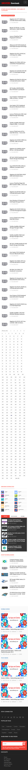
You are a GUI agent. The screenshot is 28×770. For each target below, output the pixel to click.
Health (10, 732)
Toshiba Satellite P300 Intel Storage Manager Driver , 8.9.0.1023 (17, 236)
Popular (5, 516)
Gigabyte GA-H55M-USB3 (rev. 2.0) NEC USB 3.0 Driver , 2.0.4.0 (18, 141)
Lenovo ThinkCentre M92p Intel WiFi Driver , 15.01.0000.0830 (17, 219)
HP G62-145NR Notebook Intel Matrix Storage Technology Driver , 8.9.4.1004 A (18, 245)
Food (18, 729)
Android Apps (7, 762)
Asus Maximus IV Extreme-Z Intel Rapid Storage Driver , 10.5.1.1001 (17, 202)
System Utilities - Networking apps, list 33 (12, 629)
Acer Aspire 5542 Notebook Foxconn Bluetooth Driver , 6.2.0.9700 (17, 254)
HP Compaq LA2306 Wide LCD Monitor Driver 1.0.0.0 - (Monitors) (16, 528)
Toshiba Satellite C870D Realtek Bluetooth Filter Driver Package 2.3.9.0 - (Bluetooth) (16, 541)
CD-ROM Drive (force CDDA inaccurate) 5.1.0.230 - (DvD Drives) (17, 594)
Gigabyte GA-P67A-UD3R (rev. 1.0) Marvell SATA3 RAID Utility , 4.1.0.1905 (18, 288)
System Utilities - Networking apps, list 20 (12, 699)
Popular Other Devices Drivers (8, 15)
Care (3, 726)
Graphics (4, 732)
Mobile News (5, 609)
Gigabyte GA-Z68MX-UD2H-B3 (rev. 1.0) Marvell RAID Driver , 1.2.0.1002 (17, 150)
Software (14, 631)
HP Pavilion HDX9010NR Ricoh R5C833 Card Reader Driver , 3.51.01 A (17, 90)
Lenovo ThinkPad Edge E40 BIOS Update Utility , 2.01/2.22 (18, 184)
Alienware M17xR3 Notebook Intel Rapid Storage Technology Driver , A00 (18, 46)
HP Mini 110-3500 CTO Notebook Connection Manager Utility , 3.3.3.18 (17, 271)
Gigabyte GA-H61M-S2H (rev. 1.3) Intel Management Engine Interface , (18, 211)
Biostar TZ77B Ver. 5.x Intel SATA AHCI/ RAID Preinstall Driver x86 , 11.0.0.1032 (17, 29)
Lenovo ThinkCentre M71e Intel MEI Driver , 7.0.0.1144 (17, 132)
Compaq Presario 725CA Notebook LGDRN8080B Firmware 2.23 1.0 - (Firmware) (16, 548)
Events (13, 729)
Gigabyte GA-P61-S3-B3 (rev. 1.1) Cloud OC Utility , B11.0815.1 (18, 55)
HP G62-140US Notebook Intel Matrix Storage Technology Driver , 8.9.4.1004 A (18, 159)
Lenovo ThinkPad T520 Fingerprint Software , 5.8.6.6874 (16, 38)
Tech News (4, 658)
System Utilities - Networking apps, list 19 (12, 678)
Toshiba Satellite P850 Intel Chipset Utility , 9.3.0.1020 (17, 123)
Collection (9, 726)
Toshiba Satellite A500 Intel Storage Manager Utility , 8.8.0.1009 (17, 228)
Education (22, 726)
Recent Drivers (14, 516)
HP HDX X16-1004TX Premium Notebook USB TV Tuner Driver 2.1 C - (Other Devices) (18, 568)
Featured (22, 516)
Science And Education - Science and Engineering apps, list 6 (11, 651)
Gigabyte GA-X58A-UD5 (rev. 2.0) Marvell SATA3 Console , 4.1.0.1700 (18, 262)
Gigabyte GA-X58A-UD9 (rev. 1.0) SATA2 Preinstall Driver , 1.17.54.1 (18, 64)
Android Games (8, 764)
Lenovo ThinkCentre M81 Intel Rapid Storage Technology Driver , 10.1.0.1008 (18, 116)
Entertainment (5, 729)
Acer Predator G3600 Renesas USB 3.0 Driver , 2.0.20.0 (18, 97)
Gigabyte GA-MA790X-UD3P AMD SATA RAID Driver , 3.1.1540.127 (18, 176)
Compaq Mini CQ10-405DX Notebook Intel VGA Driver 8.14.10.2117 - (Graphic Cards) (18, 587)
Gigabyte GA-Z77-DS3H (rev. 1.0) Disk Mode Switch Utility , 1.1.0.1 (18, 20)
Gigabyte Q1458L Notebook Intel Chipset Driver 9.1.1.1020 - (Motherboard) (18, 574)
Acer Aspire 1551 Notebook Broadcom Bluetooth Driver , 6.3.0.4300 (17, 107)
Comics (16, 726)
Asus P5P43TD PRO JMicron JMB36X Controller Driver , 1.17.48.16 (17, 167)
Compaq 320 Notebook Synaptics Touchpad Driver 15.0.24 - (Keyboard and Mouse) (16, 521)
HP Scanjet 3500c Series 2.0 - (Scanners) (18, 580)
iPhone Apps (7, 766)
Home (15, 732)
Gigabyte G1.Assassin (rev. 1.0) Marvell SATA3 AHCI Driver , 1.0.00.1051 (18, 280)
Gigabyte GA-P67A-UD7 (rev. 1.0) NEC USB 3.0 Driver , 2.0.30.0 (18, 323)
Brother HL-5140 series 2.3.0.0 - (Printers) (16, 533)
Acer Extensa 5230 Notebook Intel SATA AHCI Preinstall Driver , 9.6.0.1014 (18, 297)
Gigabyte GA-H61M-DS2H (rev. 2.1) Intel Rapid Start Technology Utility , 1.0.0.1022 (18, 306)
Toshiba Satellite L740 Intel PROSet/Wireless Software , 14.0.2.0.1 (17, 314)
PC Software (7, 759)
